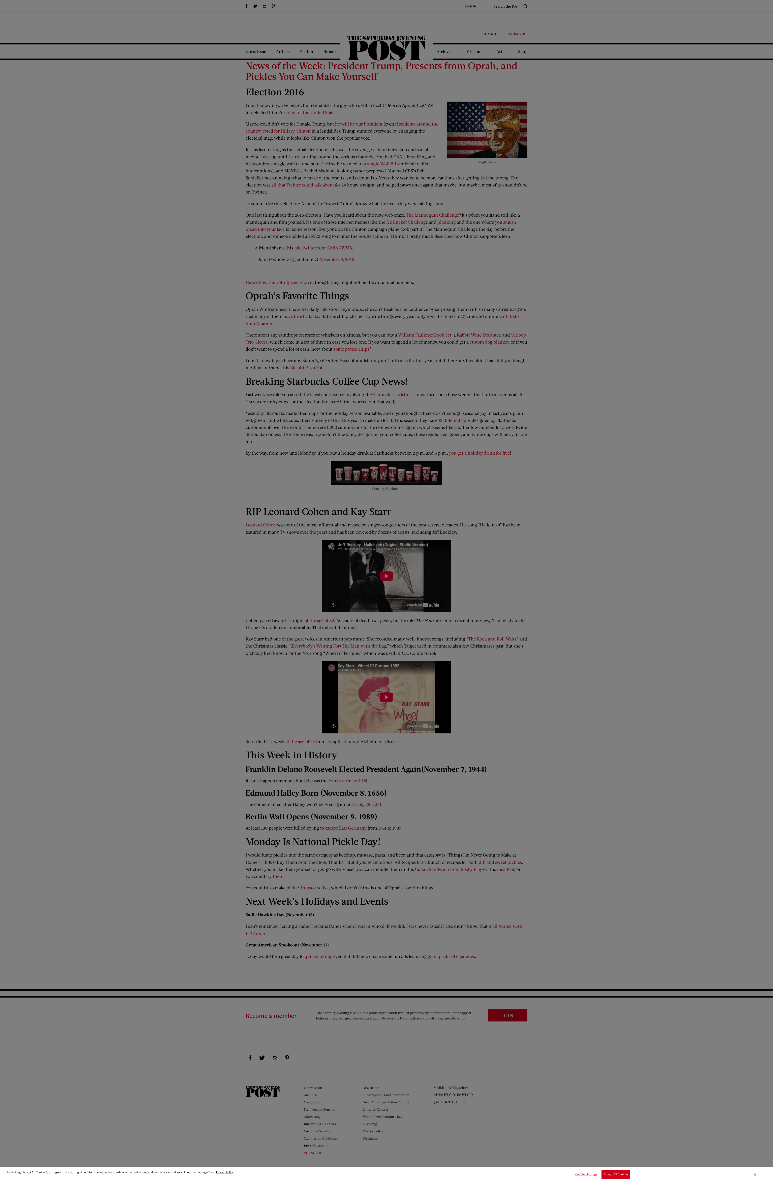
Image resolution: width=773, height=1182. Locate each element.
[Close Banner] (755, 1174)
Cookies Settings (586, 1174)
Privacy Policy (225, 1172)
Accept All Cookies (616, 1174)
